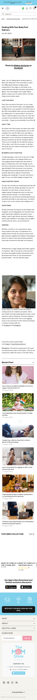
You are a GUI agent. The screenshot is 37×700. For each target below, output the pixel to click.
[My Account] (27, 8)
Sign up (27, 638)
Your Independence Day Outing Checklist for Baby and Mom (17, 414)
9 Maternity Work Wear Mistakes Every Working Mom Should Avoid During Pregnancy (18, 522)
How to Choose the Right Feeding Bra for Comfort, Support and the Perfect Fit (17, 387)
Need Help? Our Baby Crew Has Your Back (18, 609)
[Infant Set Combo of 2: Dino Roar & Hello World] (27, 548)
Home (3, 19)
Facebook (7, 325)
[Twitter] (8, 682)
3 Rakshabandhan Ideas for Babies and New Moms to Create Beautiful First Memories (17, 495)
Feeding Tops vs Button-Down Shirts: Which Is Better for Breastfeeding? (16, 441)
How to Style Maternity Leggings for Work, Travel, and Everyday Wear (17, 468)
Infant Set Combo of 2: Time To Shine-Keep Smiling (9, 564)
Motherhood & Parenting (13, 19)
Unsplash (18, 68)
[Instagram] (12, 682)
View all (31, 534)
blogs (7, 344)
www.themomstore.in (18, 344)
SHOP (4, 618)
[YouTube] (16, 682)
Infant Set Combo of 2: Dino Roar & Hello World (27, 564)
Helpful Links (9, 628)
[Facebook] (4, 682)
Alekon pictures (21, 65)
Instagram (17, 325)
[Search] (3, 14)
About (5, 623)
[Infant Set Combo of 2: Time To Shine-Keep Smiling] (9, 548)
